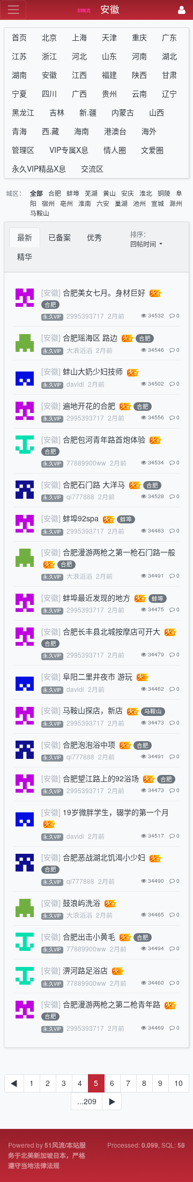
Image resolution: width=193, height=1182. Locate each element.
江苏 (19, 55)
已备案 (59, 237)
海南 (81, 130)
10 (178, 1082)
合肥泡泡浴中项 (89, 744)
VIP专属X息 (68, 149)
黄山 (109, 192)
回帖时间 (144, 243)
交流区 (92, 168)
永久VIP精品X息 (39, 168)
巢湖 (121, 203)
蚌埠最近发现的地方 (96, 597)
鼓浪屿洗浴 (81, 902)
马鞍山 (39, 212)
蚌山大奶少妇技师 (93, 371)
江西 (79, 74)
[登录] (181, 10)
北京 (49, 37)
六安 (102, 203)
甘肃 (169, 74)
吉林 (56, 112)
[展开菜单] (13, 10)
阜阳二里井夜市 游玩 (97, 676)
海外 (149, 130)
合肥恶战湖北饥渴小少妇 (104, 857)
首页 (19, 37)
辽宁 (169, 93)
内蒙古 (123, 112)
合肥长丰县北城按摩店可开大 (111, 631)
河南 (139, 55)
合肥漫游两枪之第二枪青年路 (111, 1004)
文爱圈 (152, 149)
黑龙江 (23, 112)
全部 (36, 193)
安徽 (49, 74)
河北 (79, 55)
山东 (109, 55)
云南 (139, 93)
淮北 (145, 192)
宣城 (157, 203)
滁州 (175, 203)
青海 (19, 130)
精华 (24, 256)
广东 (169, 37)
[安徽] (51, 292)
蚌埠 (72, 192)
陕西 (139, 74)
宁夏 (19, 93)
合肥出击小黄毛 (89, 936)
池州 (139, 203)
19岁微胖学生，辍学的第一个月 (116, 812)
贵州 (109, 93)
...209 (86, 1101)
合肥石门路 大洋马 (94, 484)
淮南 (84, 203)
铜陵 (164, 192)
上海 (79, 37)
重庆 (139, 37)
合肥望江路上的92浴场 (101, 778)
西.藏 (50, 130)
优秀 (94, 237)
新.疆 (87, 112)
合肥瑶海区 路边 (90, 337)
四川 (49, 93)
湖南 (19, 74)
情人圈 (114, 149)
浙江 (49, 55)
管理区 (23, 149)
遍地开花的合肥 (89, 405)
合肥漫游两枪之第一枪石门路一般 (119, 551)
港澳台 (115, 130)
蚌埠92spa (81, 518)
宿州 (48, 203)
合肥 (54, 192)
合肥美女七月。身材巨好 (104, 292)
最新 (24, 237)
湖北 (169, 55)
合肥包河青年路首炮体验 (104, 439)
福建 (109, 74)
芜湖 (91, 192)
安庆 (127, 192)
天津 (109, 37)
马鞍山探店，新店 (93, 710)
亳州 (66, 203)
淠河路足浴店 (85, 970)
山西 (156, 112)
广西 (79, 93)
